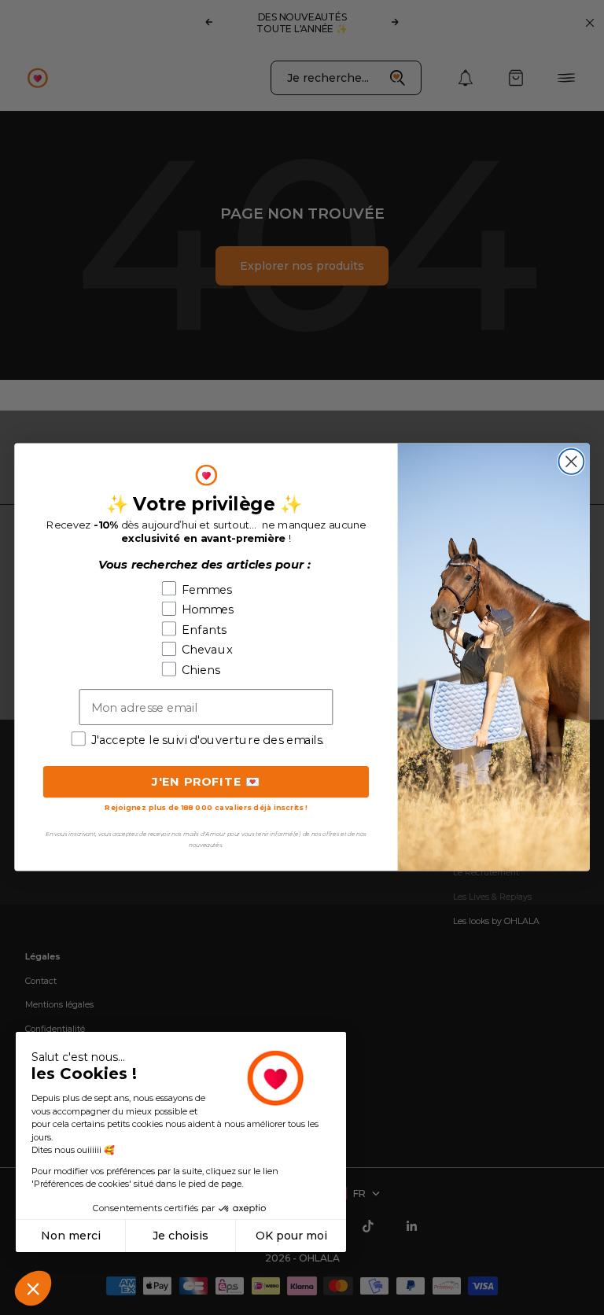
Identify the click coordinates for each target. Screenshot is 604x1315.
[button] (33, 1288)
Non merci (71, 1235)
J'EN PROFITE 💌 (206, 782)
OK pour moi (291, 1235)
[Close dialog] (571, 461)
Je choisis (180, 1235)
